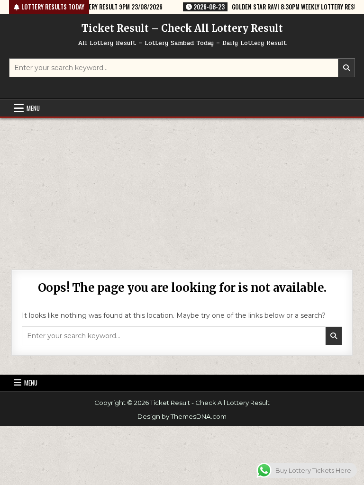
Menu (33, 108)
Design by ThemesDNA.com (182, 416)
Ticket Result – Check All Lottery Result (182, 28)
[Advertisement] (182, 189)
